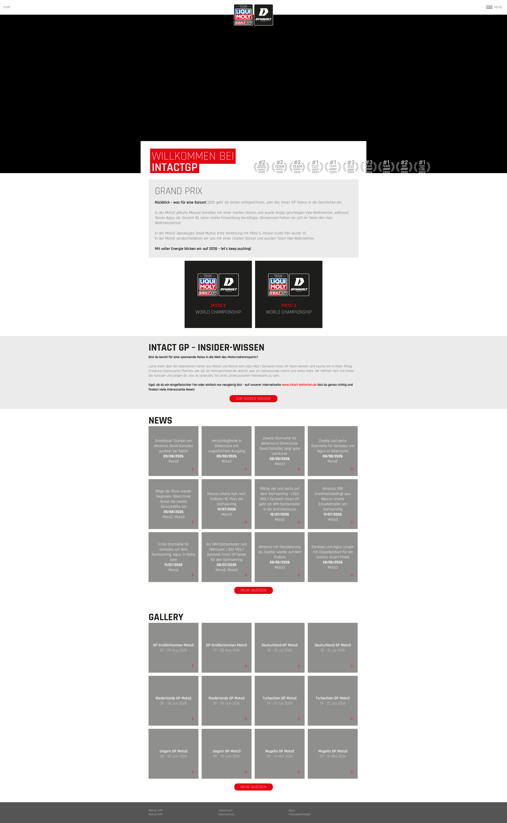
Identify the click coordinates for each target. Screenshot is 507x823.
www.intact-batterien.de (299, 384)
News (292, 811)
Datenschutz (226, 814)
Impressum (225, 811)
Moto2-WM (155, 811)
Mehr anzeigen (254, 590)
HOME (6, 7)
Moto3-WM (155, 814)
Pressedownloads (300, 814)
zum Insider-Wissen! (253, 398)
